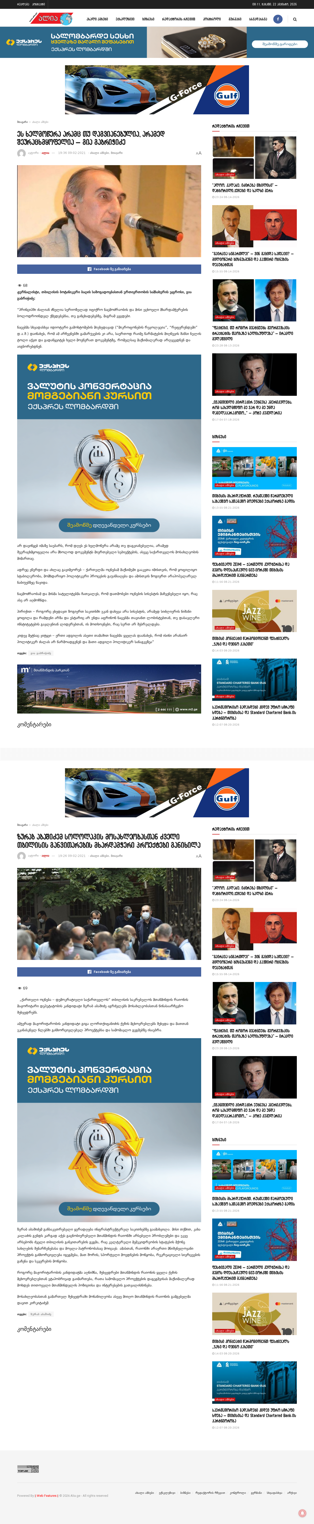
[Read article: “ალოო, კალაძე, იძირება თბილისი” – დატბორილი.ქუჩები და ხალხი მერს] (254, 157)
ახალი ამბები (97, 19)
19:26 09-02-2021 (72, 856)
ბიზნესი (148, 19)
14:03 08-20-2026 (226, 650)
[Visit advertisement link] (157, 93)
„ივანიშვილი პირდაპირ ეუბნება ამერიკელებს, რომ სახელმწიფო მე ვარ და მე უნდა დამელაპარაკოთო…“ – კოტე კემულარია (252, 407)
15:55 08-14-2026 (226, 271)
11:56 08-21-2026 (226, 581)
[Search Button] (295, 19)
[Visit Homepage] (51, 19)
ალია (45, 153)
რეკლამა (23, 4)
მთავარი (22, 122)
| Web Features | (46, 1495)
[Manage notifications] (302, 1513)
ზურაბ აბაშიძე (41, 1314)
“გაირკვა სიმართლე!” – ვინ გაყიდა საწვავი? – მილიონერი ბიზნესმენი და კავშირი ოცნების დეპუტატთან (253, 259)
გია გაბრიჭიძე (41, 653)
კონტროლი (212, 19)
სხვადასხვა (258, 19)
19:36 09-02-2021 (72, 153)
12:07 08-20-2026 (226, 724)
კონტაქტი (38, 4)
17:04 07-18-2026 (226, 419)
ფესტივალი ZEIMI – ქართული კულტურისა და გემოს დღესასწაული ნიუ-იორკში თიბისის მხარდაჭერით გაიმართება (250, 570)
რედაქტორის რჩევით (178, 19)
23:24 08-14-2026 (226, 197)
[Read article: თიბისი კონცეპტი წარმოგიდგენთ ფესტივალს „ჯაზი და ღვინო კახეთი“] (254, 611)
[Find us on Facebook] (278, 19)
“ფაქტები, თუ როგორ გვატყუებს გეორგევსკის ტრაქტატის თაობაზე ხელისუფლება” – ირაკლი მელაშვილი (252, 333)
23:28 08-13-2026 (226, 345)
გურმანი (235, 19)
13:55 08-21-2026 (226, 507)
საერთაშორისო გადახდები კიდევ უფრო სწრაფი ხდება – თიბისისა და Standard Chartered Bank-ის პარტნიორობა (254, 712)
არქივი (292, 1493)
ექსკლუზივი (125, 19)
